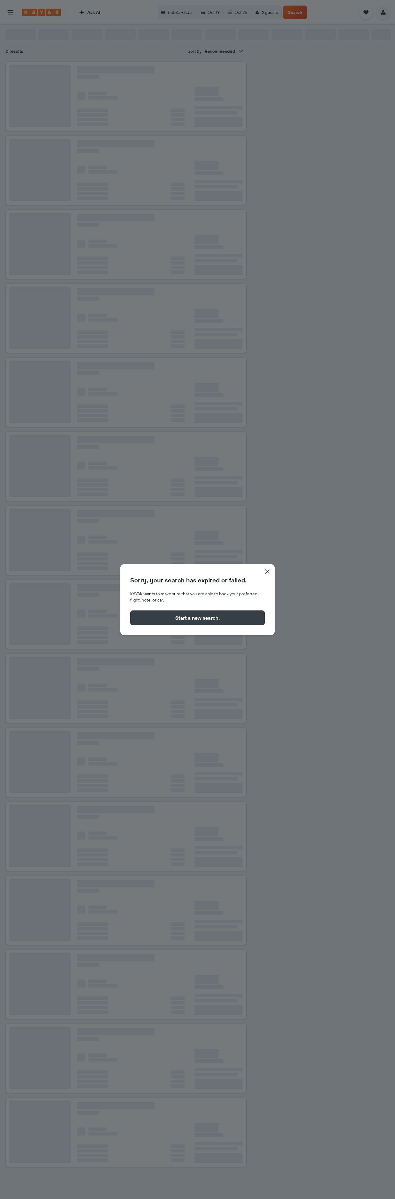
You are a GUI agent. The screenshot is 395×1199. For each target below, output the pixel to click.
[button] (267, 571)
